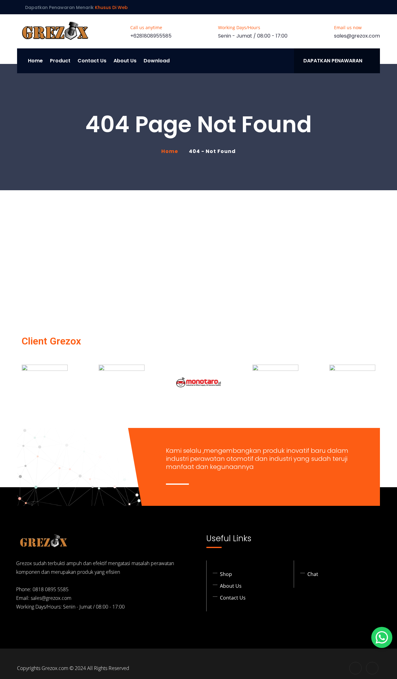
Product (60, 60)
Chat (312, 574)
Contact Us (92, 60)
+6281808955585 (151, 35)
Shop (226, 574)
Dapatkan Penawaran (332, 60)
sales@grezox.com (357, 35)
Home (35, 60)
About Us (125, 60)
